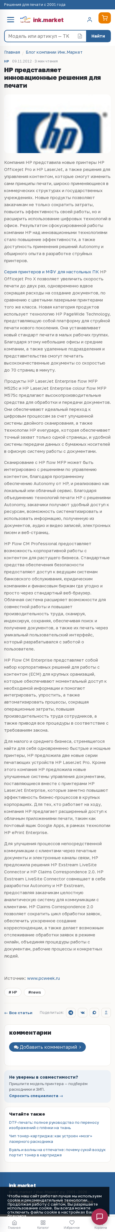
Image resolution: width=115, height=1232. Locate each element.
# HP (13, 992)
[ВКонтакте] (82, 1012)
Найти (98, 35)
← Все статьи (18, 1013)
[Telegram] (70, 1012)
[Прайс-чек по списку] (80, 36)
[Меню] (10, 19)
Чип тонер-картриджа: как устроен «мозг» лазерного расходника (50, 1138)
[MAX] (94, 1012)
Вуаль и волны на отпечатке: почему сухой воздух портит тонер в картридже (57, 1152)
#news (34, 992)
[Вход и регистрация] (90, 20)
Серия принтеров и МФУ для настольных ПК (51, 271)
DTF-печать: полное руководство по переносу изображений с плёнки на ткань (54, 1125)
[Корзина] (104, 17)
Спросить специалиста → (36, 1096)
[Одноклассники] (106, 1012)
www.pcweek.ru (43, 978)
